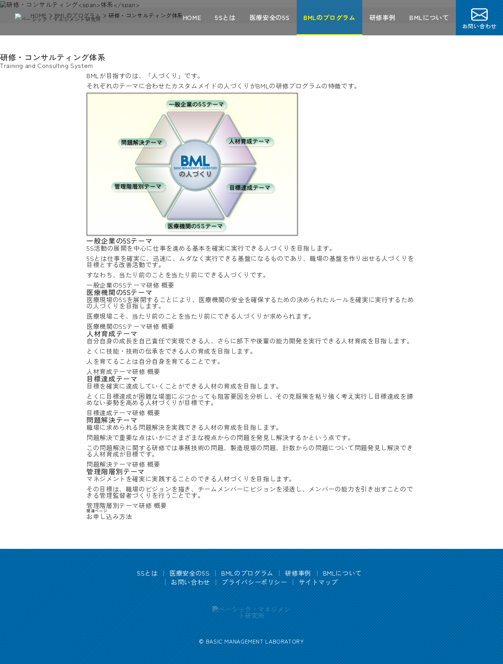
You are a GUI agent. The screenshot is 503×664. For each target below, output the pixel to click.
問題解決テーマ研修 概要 (123, 464)
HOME (192, 17)
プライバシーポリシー (254, 582)
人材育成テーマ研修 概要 (123, 371)
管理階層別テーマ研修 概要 (126, 505)
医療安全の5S (270, 17)
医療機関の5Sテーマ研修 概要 (130, 326)
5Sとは (225, 17)
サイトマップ (318, 582)
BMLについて (429, 17)
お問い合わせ (190, 582)
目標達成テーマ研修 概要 (123, 412)
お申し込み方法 (109, 516)
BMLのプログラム (329, 17)
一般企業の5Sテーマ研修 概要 (130, 285)
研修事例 (382, 17)
